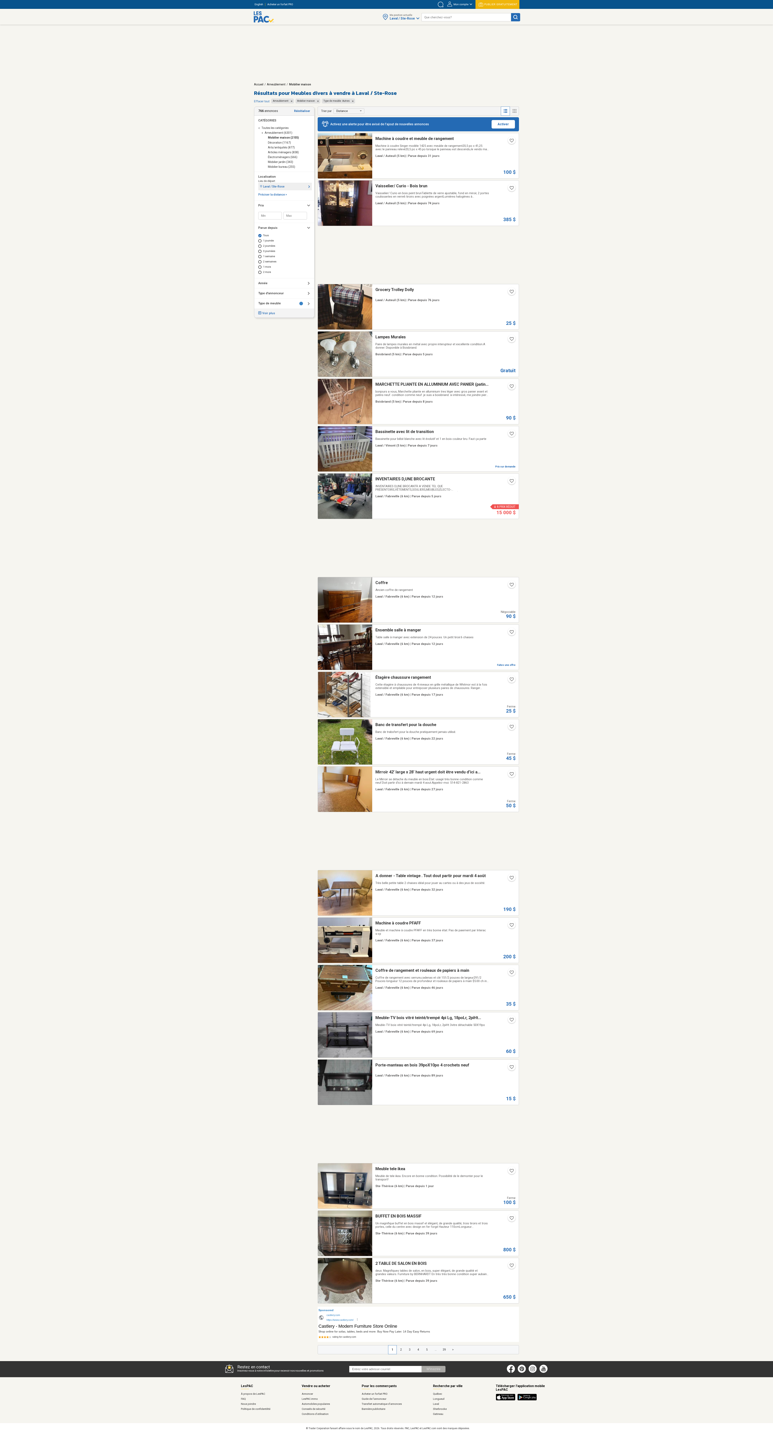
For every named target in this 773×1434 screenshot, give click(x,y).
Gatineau (438, 1413)
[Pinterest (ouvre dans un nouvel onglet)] (521, 1372)
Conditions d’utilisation (315, 1413)
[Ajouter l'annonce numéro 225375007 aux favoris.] (511, 727)
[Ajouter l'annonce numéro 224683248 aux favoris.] (511, 878)
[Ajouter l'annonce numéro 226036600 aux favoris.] (511, 1172)
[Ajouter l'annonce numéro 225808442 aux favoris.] (511, 434)
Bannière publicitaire (373, 1408)
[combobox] (466, 17)
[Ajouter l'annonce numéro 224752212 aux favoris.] (511, 141)
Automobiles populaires (316, 1403)
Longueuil (438, 1398)
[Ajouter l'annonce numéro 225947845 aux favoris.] (511, 340)
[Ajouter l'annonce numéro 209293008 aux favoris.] (511, 387)
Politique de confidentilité (255, 1408)
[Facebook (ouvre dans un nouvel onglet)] (510, 1372)
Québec (437, 1393)
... (436, 1349)
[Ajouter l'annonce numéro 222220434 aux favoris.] (511, 680)
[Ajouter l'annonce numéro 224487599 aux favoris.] (511, 1219)
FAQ (243, 1398)
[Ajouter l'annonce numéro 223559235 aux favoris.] (511, 1020)
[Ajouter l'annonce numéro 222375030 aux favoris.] (511, 633)
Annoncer (307, 1393)
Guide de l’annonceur (374, 1398)
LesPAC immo (310, 1398)
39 (444, 1349)
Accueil (258, 84)
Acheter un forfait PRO (375, 1393)
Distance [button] (342, 111)
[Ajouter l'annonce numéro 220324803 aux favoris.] (511, 189)
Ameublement (276, 84)
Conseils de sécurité (313, 1408)
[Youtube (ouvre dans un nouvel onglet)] (544, 1372)
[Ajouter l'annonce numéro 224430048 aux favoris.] (511, 1266)
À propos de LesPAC (253, 1393)
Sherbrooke (440, 1408)
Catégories (267, 120)
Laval (436, 1403)
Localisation (267, 176)
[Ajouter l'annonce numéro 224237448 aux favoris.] (511, 973)
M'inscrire (433, 1369)
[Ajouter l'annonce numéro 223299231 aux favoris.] (511, 482)
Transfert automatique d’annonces (382, 1403)
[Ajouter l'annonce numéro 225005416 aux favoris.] (511, 775)
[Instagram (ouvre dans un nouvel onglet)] (532, 1372)
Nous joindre (248, 1403)
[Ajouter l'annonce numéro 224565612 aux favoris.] (511, 926)
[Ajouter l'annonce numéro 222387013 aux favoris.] (511, 585)
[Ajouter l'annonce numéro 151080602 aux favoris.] (511, 292)
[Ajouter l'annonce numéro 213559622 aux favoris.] (511, 1068)
